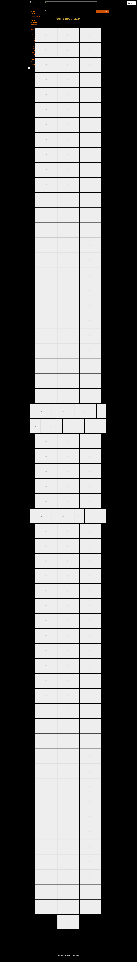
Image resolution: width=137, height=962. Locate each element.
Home (33, 11)
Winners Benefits (35, 27)
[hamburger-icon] (45, 10)
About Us (33, 13)
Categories (34, 24)
